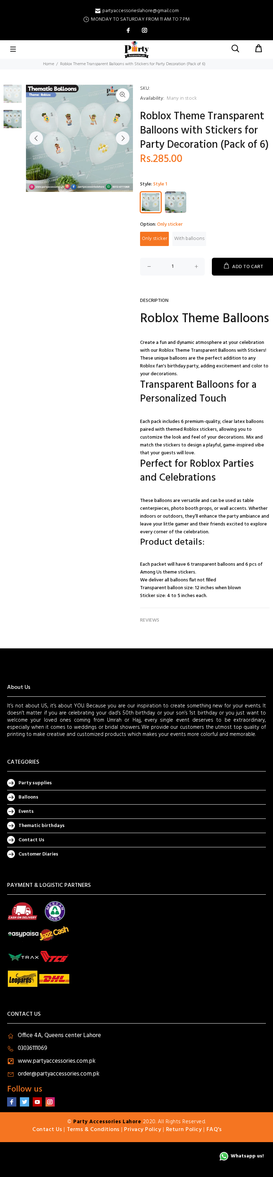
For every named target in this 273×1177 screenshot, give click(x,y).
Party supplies (35, 783)
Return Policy (184, 1129)
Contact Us (31, 840)
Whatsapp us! (247, 1156)
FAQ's (214, 1129)
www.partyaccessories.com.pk (57, 1061)
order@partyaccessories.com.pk (59, 1074)
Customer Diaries (38, 854)
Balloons (28, 797)
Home (48, 64)
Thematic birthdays (41, 826)
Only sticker (154, 239)
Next (122, 138)
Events (26, 811)
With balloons (189, 239)
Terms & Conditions (93, 1129)
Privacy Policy (142, 1129)
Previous (36, 138)
